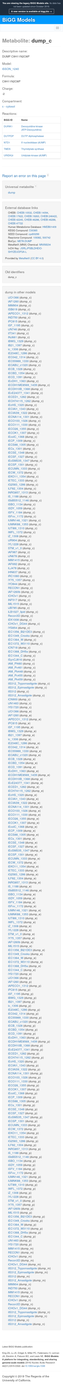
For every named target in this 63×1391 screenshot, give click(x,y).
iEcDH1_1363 (17, 381)
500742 (46, 237)
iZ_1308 (13, 536)
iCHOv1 (13, 596)
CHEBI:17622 (15, 216)
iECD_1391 (15, 377)
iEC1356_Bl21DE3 (20, 631)
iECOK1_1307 (17, 433)
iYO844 (13, 584)
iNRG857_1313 (18, 492)
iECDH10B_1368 (19, 389)
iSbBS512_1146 (19, 500)
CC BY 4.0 (37, 258)
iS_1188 (13, 496)
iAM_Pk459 (15, 679)
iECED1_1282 (17, 397)
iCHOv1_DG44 (18, 623)
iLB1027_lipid (17, 612)
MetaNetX (24, 258)
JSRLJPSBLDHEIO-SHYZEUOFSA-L (25, 249)
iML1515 (14, 604)
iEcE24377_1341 (19, 393)
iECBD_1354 (16, 373)
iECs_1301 (15, 448)
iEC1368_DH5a (18, 651)
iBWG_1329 (16, 341)
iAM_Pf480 (15, 663)
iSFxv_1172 (16, 516)
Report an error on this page (24, 175)
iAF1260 (13, 301)
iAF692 (13, 564)
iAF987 (13, 552)
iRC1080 (14, 576)
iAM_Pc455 (15, 675)
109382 (37, 237)
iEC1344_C (15, 655)
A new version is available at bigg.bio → (31, 11)
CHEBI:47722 (15, 223)
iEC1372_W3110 (19, 643)
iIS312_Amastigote (20, 695)
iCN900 (13, 699)
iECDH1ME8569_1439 (23, 385)
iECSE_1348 (16, 452)
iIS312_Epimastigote (21, 687)
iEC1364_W (16, 639)
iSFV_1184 (15, 512)
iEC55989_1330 (18, 361)
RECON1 (14, 588)
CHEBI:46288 (48, 219)
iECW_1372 (16, 472)
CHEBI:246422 (49, 216)
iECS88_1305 (17, 444)
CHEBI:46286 (31, 219)
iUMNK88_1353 (18, 524)
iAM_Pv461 (15, 667)
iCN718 (13, 647)
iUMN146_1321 (18, 520)
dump (11, 192)
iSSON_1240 (10, 69)
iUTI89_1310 (16, 528)
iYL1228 (13, 544)
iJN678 (13, 556)
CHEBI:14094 (40, 212)
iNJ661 (13, 337)
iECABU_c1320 (18, 365)
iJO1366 (13, 297)
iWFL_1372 (15, 532)
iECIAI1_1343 (17, 409)
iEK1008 (14, 619)
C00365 (33, 230)
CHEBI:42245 (15, 219)
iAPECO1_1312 (18, 313)
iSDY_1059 (15, 508)
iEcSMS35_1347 (19, 460)
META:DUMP (24, 241)
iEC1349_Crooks (19, 635)
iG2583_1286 (17, 484)
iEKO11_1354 (17, 476)
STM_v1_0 (15, 548)
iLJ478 (12, 568)
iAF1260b (14, 592)
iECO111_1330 (18, 424)
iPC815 (13, 321)
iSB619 (13, 309)
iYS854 (13, 628)
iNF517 (13, 600)
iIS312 (12, 691)
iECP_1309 (15, 440)
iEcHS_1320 (16, 405)
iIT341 (12, 333)
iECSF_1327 (16, 456)
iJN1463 (13, 703)
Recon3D (14, 616)
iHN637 (13, 572)
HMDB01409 (49, 227)
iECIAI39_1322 (18, 413)
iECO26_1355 (17, 429)
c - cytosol (8, 106)
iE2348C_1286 (18, 353)
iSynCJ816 (15, 659)
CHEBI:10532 (24, 212)
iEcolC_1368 (16, 436)
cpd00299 (34, 234)
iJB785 (13, 608)
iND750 (13, 317)
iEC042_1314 (17, 357)
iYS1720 (13, 707)
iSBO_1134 (15, 504)
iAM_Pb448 (16, 671)
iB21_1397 (15, 345)
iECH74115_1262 (20, 401)
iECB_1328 (15, 369)
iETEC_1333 (16, 480)
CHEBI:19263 (31, 216)
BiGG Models (18, 19)
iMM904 (13, 305)
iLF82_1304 (16, 488)
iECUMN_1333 (18, 468)
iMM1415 (14, 560)
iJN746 (13, 329)
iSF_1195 (14, 325)
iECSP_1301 (16, 464)
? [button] (47, 175)
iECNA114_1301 (19, 417)
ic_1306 (13, 349)
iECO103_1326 (18, 421)
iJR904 (13, 540)
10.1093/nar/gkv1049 (35, 1365)
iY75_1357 (15, 580)
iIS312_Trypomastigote (23, 683)
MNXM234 (45, 244)
